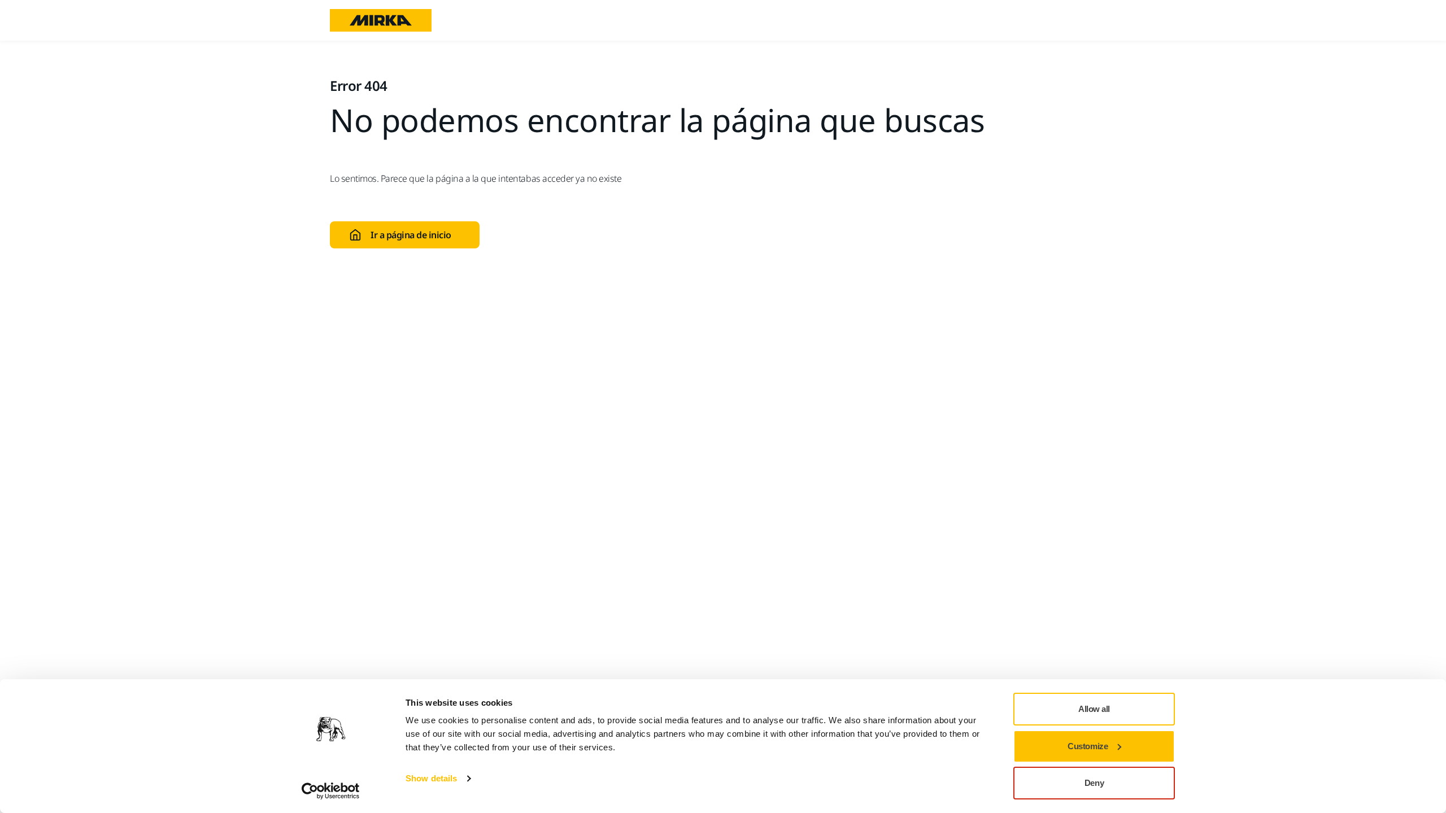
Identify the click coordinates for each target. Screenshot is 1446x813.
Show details (431, 778)
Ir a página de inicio (411, 235)
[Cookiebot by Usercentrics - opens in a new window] (330, 791)
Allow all (1094, 709)
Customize (1088, 746)
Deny (1094, 783)
